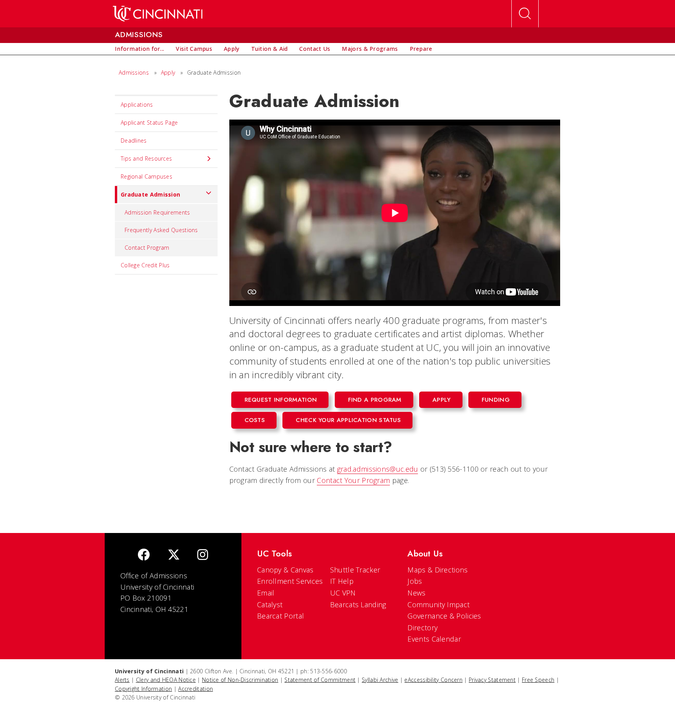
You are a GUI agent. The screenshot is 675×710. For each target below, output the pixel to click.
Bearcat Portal (280, 616)
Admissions (134, 72)
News (416, 592)
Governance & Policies (444, 616)
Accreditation (195, 688)
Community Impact (438, 604)
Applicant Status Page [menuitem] (149, 122)
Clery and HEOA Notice (166, 679)
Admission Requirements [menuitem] (157, 212)
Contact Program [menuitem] (147, 247)
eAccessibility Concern (433, 679)
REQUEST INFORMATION (281, 399)
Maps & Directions (437, 569)
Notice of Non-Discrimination (240, 679)
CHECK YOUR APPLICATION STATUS (348, 420)
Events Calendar (434, 639)
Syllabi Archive (380, 679)
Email (266, 592)
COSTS (255, 420)
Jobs (414, 581)
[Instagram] (202, 555)
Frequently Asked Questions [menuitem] (161, 230)
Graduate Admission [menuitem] (150, 194)
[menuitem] (139, 49)
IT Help (342, 581)
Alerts (122, 679)
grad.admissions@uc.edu (377, 469)
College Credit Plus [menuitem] (145, 265)
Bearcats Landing (358, 604)
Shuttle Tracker (355, 569)
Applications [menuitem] (137, 104)
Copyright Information (143, 688)
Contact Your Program (353, 480)
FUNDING (496, 399)
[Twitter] (174, 555)
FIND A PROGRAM (375, 399)
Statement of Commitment (319, 679)
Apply (168, 72)
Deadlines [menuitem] (134, 140)
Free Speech (538, 679)
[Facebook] (144, 555)
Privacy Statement (492, 679)
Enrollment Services (290, 581)
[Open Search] (525, 13)
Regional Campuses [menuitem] (146, 176)
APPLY (441, 399)
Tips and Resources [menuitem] (146, 158)
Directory (422, 627)
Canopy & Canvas (285, 569)
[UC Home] (157, 13)
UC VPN (343, 592)
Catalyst (269, 604)
